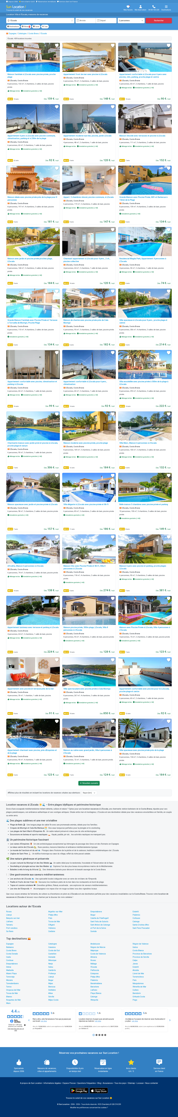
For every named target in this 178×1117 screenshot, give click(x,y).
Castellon (52, 954)
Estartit (136, 911)
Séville (51, 996)
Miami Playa (11, 973)
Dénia (8, 967)
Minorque (52, 960)
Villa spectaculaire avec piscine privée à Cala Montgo (87, 689)
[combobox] (40, 20)
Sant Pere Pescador (141, 928)
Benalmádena (96, 983)
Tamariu (9, 925)
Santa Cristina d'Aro (141, 925)
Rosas (9, 911)
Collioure (136, 918)
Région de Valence (140, 944)
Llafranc (9, 921)
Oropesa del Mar (13, 990)
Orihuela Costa (139, 996)
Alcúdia (136, 970)
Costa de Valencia (98, 954)
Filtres (26, 27)
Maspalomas (138, 983)
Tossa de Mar (54, 921)
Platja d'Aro (53, 915)
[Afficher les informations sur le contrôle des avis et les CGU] (25, 1025)
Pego (135, 1000)
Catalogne (52, 944)
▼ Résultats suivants (89, 783)
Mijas (50, 983)
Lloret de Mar (138, 973)
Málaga (93, 964)
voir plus (44, 1021)
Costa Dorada (12, 954)
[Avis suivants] (170, 1020)
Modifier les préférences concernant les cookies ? (89, 1108)
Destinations (14, 27)
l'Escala (93, 967)
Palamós (136, 915)
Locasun (140, 1083)
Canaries (52, 947)
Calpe (135, 960)
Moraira (9, 980)
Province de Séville (141, 957)
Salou (50, 967)
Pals (50, 918)
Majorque (94, 950)
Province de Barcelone (142, 954)
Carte (37, 27)
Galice (135, 947)
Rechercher (159, 20)
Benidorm (137, 993)
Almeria (93, 957)
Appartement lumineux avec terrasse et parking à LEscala (33, 627)
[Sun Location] (16, 7)
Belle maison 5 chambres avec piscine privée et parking (143, 504)
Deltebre (52, 990)
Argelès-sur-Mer (55, 911)
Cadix (8, 957)
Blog (99, 1083)
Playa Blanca (95, 993)
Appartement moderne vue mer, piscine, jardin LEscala (87, 136)
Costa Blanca (138, 950)
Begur (92, 915)
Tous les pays (120, 1083)
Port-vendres (11, 928)
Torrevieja (10, 977)
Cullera (135, 990)
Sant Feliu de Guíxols (99, 921)
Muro (8, 1003)
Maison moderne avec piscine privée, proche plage (85, 443)
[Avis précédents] (29, 1020)
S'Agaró (51, 925)
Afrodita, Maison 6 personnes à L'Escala (25, 566)
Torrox (9, 987)
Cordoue (9, 960)
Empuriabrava (96, 911)
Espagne (10, 944)
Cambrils (52, 970)
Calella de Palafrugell (99, 918)
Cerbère (51, 931)
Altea (50, 993)
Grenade (51, 957)
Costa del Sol (54, 950)
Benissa (51, 987)
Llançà (9, 915)
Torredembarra (12, 983)
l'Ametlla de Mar (139, 987)
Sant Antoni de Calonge (100, 925)
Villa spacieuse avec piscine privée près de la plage (141, 750)
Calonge (136, 921)
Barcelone (94, 987)
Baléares (10, 947)
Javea (135, 964)
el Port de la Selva (98, 928)
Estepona (94, 973)
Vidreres (52, 928)
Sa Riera (9, 931)
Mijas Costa (53, 1000)
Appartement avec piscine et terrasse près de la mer (31, 689)
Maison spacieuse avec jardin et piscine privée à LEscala (33, 504)
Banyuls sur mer (13, 918)
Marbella (10, 970)
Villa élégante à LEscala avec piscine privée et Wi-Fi (86, 504)
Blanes (9, 996)
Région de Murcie (97, 947)
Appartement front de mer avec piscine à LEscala (85, 74)
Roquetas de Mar (13, 1000)
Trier (46, 27)
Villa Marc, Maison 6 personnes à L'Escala (138, 443)
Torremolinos (138, 977)
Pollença (52, 973)
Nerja (50, 964)
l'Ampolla (94, 1000)
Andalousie (95, 944)
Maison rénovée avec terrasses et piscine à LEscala (142, 136)
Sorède (93, 931)
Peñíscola (94, 970)
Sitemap (131, 1083)
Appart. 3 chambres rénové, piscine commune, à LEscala (88, 197)
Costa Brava (11, 950)
